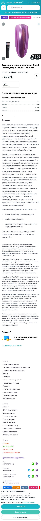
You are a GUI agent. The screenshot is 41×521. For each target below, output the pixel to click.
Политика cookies (28, 502)
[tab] (6, 332)
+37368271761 (35, 2)
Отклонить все (20, 512)
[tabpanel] (20, 341)
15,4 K (35, 488)
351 (26, 488)
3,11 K (17, 488)
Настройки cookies (20, 517)
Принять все (20, 506)
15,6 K (8, 488)
